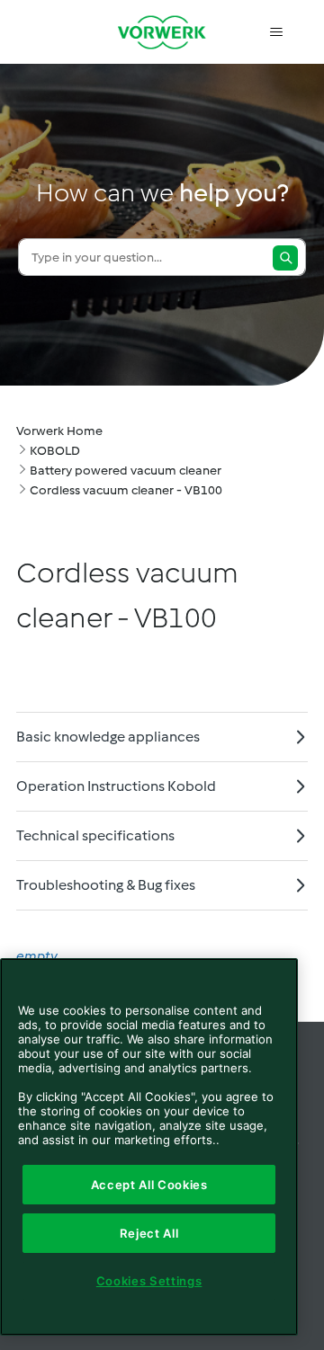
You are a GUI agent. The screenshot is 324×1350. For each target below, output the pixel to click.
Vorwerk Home (59, 431)
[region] (149, 1147)
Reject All (149, 1233)
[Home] (162, 32)
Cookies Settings (149, 1281)
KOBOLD (55, 450)
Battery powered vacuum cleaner (125, 470)
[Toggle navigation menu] (276, 32)
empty (37, 956)
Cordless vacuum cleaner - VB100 (126, 490)
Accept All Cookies (149, 1184)
